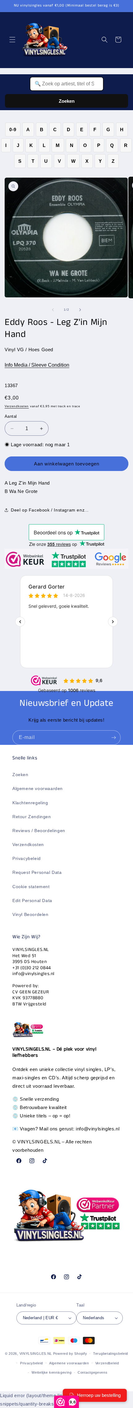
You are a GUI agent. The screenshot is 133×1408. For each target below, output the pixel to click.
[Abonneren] (113, 737)
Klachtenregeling (30, 802)
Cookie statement (31, 886)
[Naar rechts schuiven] (80, 310)
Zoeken (67, 101)
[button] (12, 39)
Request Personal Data (37, 872)
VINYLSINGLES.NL (35, 1353)
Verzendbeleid (107, 1363)
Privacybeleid (26, 858)
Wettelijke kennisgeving (51, 1372)
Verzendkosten (17, 406)
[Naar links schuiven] (53, 310)
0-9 (12, 129)
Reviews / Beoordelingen (38, 830)
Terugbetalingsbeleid (110, 1353)
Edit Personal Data (32, 900)
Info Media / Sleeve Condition (37, 365)
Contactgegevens (93, 1372)
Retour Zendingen (31, 816)
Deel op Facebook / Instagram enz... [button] (50, 509)
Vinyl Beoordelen (30, 914)
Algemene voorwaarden (37, 788)
